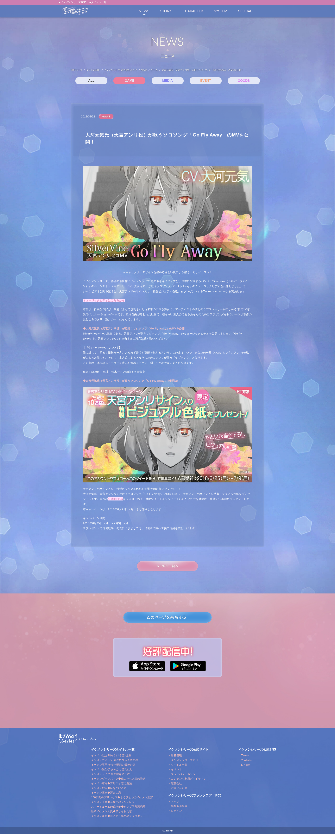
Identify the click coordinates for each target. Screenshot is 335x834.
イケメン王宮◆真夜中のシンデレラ (113, 802)
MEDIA (167, 81)
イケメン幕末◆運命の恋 (106, 792)
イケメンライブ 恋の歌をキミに (120, 70)
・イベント (175, 769)
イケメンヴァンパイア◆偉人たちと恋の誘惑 (118, 778)
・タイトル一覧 (177, 764)
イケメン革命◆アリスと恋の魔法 (111, 783)
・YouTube (245, 760)
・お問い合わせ (177, 788)
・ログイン (175, 810)
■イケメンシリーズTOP (72, 2)
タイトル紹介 (93, 70)
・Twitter (243, 755)
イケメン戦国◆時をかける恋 (108, 788)
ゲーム (154, 70)
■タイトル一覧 (97, 2)
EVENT (205, 81)
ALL (91, 81)
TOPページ (76, 70)
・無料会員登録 (177, 806)
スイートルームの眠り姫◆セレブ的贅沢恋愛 (118, 806)
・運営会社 (175, 783)
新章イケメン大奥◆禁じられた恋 (111, 811)
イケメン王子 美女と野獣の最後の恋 (113, 764)
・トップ (173, 801)
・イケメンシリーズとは (183, 760)
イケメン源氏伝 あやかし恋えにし (112, 769)
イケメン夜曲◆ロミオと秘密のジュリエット (118, 815)
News (144, 70)
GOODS (244, 81)
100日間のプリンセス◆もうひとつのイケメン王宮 (122, 797)
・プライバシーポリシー (183, 774)
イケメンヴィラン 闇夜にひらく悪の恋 (114, 760)
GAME (129, 81)
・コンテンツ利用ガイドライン (187, 778)
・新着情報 (175, 755)
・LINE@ (244, 764)
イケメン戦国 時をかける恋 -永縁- (112, 755)
